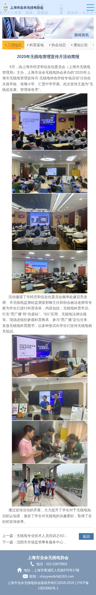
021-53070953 (56, 564)
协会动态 (58, 45)
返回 (86, 536)
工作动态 (14, 45)
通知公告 (80, 45)
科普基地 (36, 45)
